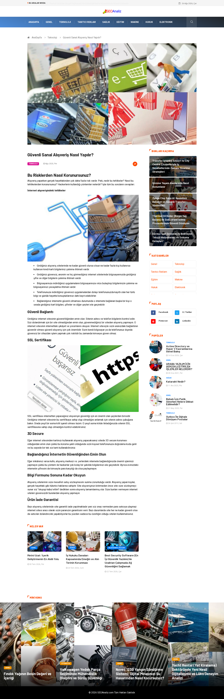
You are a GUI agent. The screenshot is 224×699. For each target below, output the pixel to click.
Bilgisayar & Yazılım (116, 548)
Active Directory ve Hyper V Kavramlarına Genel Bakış (179, 348)
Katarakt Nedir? (175, 381)
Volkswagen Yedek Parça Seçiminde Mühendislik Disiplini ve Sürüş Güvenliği (81, 673)
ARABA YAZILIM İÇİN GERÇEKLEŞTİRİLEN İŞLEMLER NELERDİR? (179, 366)
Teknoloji (65, 22)
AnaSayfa (33, 22)
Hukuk (149, 22)
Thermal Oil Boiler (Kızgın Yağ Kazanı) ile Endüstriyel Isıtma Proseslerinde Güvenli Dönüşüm (89, 3)
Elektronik (166, 22)
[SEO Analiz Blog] (112, 10)
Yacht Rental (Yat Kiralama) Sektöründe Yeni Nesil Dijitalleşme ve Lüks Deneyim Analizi (195, 671)
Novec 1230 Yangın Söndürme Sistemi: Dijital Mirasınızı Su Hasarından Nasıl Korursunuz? (140, 673)
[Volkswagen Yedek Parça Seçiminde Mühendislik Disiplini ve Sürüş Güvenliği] (84, 644)
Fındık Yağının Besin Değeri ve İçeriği (27, 675)
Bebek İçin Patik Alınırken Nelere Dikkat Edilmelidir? (179, 401)
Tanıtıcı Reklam (87, 22)
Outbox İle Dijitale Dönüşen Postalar (177, 418)
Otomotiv (65, 663)
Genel (49, 22)
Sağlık (106, 22)
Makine (135, 22)
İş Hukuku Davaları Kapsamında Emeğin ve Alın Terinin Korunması (82, 559)
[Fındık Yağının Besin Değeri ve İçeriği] (28, 644)
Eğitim (120, 22)
